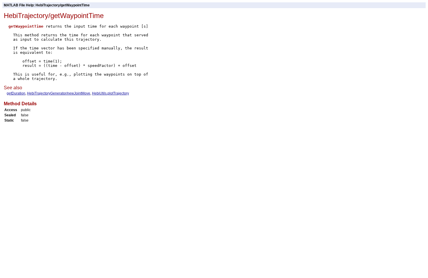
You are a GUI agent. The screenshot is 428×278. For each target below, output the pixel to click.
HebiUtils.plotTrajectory (110, 93)
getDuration (16, 93)
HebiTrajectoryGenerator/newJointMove (58, 93)
